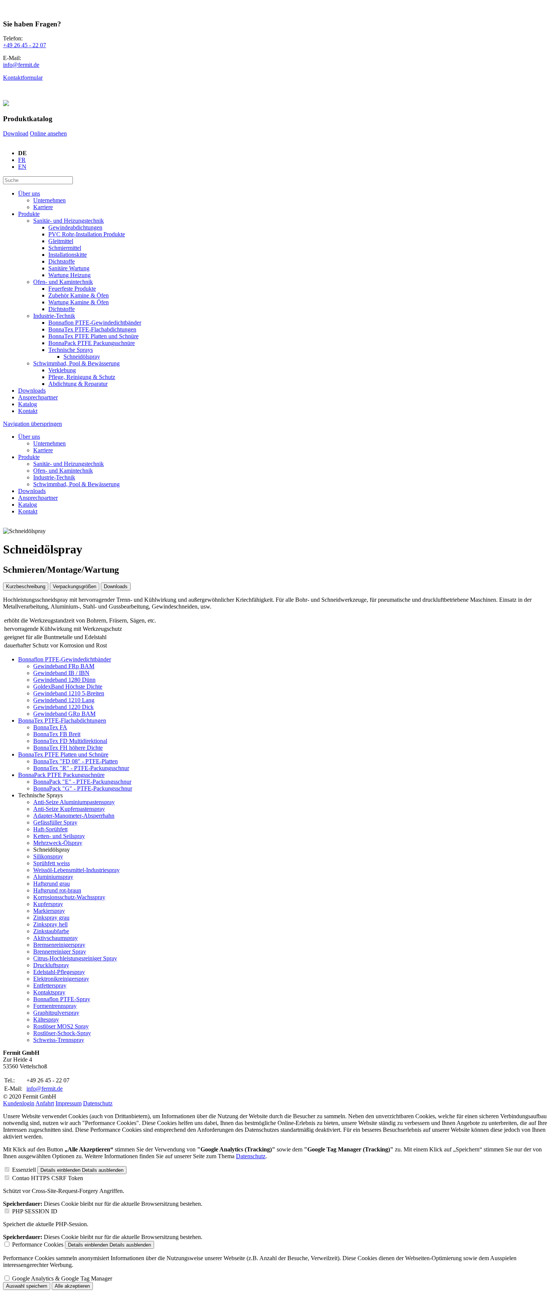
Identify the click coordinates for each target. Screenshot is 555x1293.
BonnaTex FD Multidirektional (70, 741)
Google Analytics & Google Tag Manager (62, 1278)
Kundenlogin (18, 1103)
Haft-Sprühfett (50, 829)
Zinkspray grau (51, 917)
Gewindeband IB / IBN (61, 673)
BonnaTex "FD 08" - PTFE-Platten (75, 761)
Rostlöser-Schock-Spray (62, 1033)
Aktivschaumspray (55, 938)
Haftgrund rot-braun (57, 890)
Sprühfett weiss (51, 863)
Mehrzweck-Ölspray (57, 843)
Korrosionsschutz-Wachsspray (69, 897)
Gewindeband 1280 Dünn (64, 680)
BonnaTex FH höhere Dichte (68, 747)
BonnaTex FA (50, 727)
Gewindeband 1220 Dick (63, 707)
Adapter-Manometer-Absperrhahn (73, 815)
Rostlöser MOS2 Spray (61, 1026)
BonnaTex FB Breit (56, 734)
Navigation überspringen (32, 424)
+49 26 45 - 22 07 (24, 45)
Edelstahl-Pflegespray (59, 972)
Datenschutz (98, 1103)
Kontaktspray (49, 992)
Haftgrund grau (51, 883)
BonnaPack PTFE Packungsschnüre (61, 775)
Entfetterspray (49, 985)
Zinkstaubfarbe (51, 931)
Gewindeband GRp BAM (64, 713)
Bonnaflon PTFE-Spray (61, 999)
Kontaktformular (23, 77)
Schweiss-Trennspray (58, 1040)
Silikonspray (48, 856)
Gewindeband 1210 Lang (63, 700)
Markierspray (49, 911)
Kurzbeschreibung (25, 586)
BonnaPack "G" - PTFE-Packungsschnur (82, 788)
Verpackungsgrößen (74, 586)
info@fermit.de (21, 65)
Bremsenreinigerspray (59, 945)
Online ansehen (48, 133)
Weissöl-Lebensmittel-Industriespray (76, 870)
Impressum (68, 1103)
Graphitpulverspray (56, 1012)
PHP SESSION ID (34, 1211)
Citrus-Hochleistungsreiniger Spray (75, 958)
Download (15, 133)
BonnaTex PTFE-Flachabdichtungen (62, 720)
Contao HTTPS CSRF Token (47, 1178)
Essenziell (24, 1170)
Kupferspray (48, 904)
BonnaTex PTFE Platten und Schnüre (63, 754)
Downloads (116, 586)
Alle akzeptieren (72, 1286)
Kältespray (46, 1019)
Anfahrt (44, 1103)
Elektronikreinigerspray (61, 979)
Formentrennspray (55, 1006)
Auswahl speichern (26, 1286)
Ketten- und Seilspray (59, 836)
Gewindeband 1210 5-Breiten (68, 693)
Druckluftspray (51, 965)
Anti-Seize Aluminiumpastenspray (74, 802)
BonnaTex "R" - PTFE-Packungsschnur (81, 768)
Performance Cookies (37, 1244)
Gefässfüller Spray (55, 822)
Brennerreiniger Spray (59, 951)
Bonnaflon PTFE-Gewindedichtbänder (64, 659)
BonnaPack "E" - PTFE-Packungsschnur (82, 781)
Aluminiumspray (53, 877)
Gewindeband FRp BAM (63, 666)
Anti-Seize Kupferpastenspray (69, 809)
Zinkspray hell (50, 924)
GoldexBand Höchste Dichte (67, 686)
